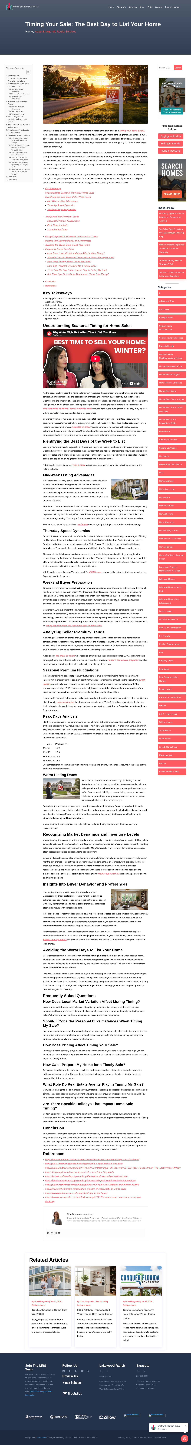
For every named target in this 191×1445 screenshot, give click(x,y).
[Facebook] (52, 1233)
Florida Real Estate (167, 391)
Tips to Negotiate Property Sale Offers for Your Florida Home (139, 1314)
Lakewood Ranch (167, 579)
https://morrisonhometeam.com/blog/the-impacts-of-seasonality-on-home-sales (85, 1188)
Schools (162, 705)
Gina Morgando (41, 1301)
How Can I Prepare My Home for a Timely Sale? (19, 158)
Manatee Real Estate (168, 619)
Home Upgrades (166, 522)
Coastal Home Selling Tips (171, 338)
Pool (161, 652)
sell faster (83, 524)
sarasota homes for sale (170, 697)
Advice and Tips (166, 301)
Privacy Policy (124, 1437)
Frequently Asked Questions (19, 135)
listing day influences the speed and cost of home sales (74, 625)
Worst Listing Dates (17, 114)
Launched (41, 1437)
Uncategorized (165, 755)
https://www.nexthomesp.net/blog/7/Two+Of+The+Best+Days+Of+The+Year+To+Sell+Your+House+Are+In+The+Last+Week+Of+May (112, 1167)
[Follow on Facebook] (69, 1371)
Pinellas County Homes (169, 644)
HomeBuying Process (169, 530)
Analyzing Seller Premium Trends (17, 102)
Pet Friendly (164, 636)
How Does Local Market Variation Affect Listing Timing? (19, 140)
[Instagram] (55, 1233)
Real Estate (164, 669)
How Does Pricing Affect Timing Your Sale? (19, 153)
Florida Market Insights (169, 374)
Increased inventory (81, 426)
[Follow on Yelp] (107, 1371)
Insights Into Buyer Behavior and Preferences (19, 125)
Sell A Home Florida (168, 714)
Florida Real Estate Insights (171, 399)
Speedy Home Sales (168, 747)
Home (111, 7)
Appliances (164, 309)
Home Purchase (166, 505)
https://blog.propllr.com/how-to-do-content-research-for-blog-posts (79, 1172)
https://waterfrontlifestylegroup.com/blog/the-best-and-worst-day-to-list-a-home (86, 1176)
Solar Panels (165, 738)
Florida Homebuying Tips (170, 366)
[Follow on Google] (101, 1371)
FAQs (149, 7)
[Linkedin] (48, 1233)
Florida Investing (170, 150)
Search (178, 68)
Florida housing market (55, 939)
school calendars (65, 702)
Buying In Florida (171, 136)
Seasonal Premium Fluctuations (17, 108)
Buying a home (166, 317)
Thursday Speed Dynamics (20, 94)
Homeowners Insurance (170, 538)
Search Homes (172, 7)
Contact (158, 7)
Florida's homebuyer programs (122, 659)
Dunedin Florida (166, 346)
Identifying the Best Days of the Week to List (18, 85)
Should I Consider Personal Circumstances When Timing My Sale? (20, 147)
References (13, 179)
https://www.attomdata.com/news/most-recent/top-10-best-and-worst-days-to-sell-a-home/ (92, 1159)
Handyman (164, 456)
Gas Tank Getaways (168, 439)
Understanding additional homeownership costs (67, 408)
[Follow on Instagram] (63, 1371)
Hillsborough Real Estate (170, 464)
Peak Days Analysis (17, 111)
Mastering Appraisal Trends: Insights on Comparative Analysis (172, 217)
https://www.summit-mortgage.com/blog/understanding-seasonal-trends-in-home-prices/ (90, 1180)
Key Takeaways (13, 76)
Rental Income (165, 689)
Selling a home (166, 722)
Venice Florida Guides (169, 771)
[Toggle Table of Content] (27, 72)
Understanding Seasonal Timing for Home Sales (17, 79)
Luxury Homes (165, 611)
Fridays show (78, 464)
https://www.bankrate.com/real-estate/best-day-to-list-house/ (76, 1193)
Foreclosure (164, 431)
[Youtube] (59, 1233)
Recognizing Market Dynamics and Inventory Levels (17, 119)
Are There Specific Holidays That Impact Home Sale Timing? (20, 171)
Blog (142, 7)
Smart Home (165, 730)
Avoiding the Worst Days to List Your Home (18, 131)
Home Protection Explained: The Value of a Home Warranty (172, 248)
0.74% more (95, 572)
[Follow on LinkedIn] (75, 1371)
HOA (161, 472)
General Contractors (168, 448)
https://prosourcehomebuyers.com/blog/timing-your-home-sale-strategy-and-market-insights (92, 1184)
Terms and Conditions (143, 1437)
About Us (121, 7)
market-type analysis (108, 873)
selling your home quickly (132, 130)
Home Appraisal (166, 481)
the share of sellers (65, 655)
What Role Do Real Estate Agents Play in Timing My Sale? (19, 164)
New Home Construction (170, 627)
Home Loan (164, 497)
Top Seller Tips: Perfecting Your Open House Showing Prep (171, 233)
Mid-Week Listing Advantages (17, 90)
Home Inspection (166, 489)
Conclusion (12, 177)
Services (133, 7)
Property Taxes (166, 660)
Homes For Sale (166, 547)
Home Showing (166, 514)
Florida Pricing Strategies (170, 383)
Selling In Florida (170, 143)
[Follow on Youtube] (82, 1371)
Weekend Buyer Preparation (16, 97)
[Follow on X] (88, 1371)
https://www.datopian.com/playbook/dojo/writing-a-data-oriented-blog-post (83, 1163)
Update (162, 763)
